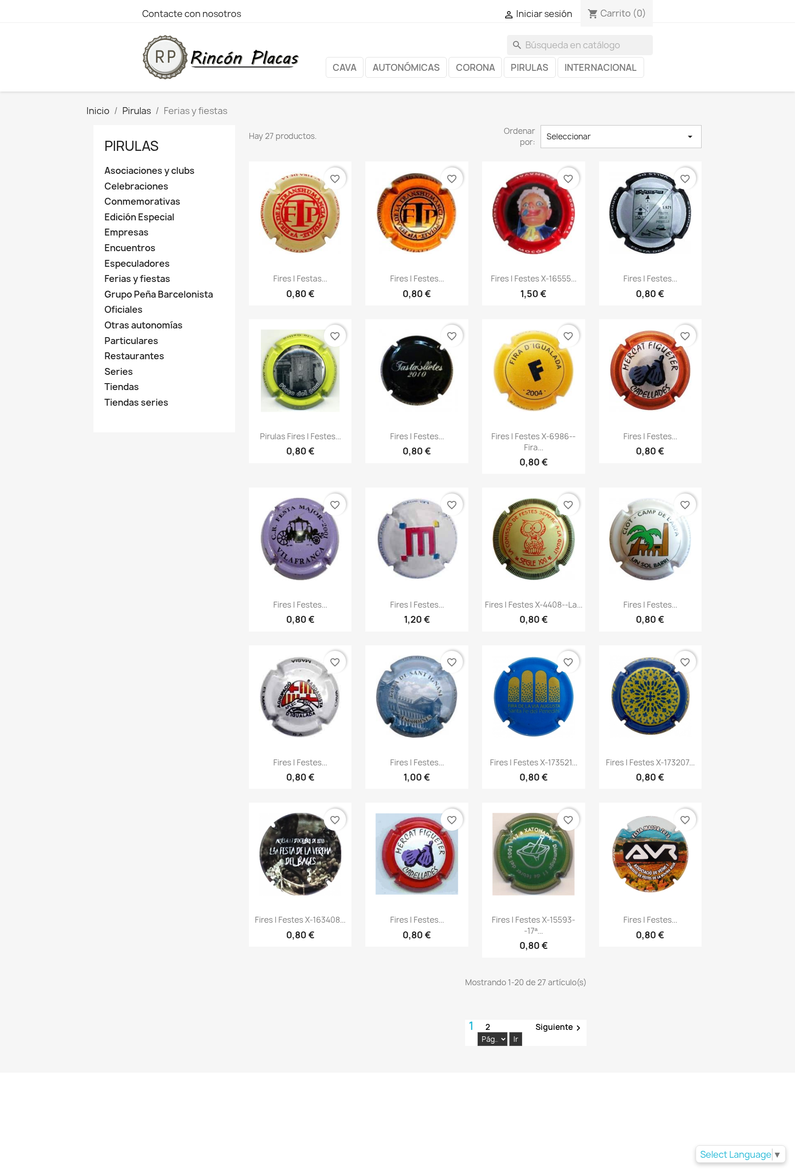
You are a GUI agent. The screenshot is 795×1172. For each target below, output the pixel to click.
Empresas (126, 232)
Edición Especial (139, 217)
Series (118, 372)
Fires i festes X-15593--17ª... (533, 925)
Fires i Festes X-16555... (533, 278)
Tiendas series (136, 402)
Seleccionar (621, 136)
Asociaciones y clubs (149, 171)
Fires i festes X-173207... (650, 762)
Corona (475, 68)
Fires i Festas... (300, 278)
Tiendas (121, 387)
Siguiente (560, 1027)
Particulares (131, 341)
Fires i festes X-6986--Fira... (533, 442)
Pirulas (529, 68)
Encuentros (130, 248)
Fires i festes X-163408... (300, 919)
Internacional (601, 68)
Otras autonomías (143, 325)
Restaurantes (134, 356)
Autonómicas (406, 68)
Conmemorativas (142, 201)
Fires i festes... (650, 278)
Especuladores (137, 264)
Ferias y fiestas (137, 279)
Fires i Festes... (417, 278)
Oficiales (123, 310)
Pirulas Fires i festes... (300, 436)
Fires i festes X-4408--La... (533, 604)
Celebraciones (136, 186)
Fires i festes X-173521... (533, 762)
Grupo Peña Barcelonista (158, 294)
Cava (345, 68)
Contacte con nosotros (191, 14)
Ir (515, 1039)
